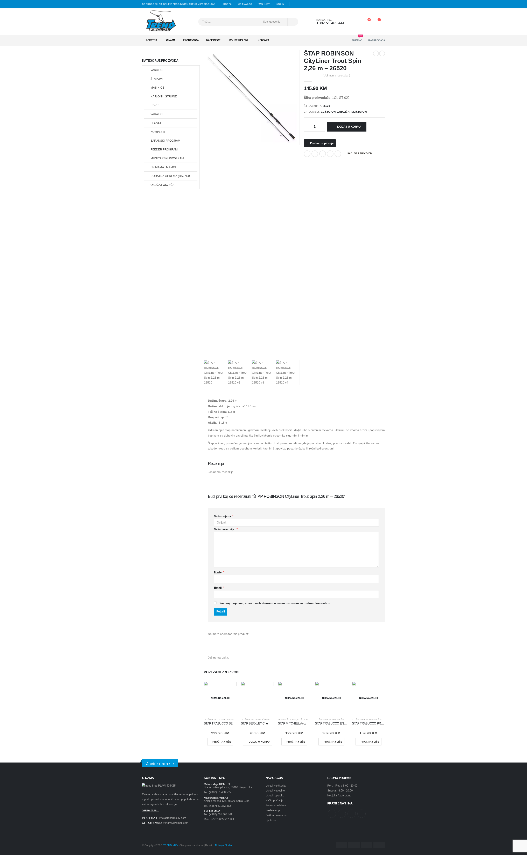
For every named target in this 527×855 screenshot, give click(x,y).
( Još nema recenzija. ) (336, 75)
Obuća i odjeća (162, 184)
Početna (151, 40)
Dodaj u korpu (349, 126)
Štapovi (156, 78)
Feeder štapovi (287, 720)
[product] (257, 698)
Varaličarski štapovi (352, 111)
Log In (280, 4)
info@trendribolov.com (172, 817)
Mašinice (157, 87)
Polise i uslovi (238, 40)
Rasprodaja (376, 40)
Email (338, 153)
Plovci (155, 123)
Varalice (157, 70)
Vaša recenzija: (226, 529)
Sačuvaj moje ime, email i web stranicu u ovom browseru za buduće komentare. (275, 603)
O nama (171, 40)
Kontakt (263, 40)
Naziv (219, 572)
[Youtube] (300, 4)
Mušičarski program (167, 158)
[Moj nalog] (355, 21)
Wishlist (264, 4)
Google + (330, 153)
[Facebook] (294, 4)
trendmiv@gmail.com (175, 822)
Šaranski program (165, 140)
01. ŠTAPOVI (328, 111)
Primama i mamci (163, 167)
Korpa (227, 4)
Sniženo (357, 39)
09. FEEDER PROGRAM (229, 720)
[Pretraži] (292, 22)
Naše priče (213, 40)
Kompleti (157, 131)
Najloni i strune (163, 96)
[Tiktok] (312, 4)
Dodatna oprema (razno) (170, 176)
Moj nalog (245, 4)
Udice (154, 105)
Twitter (314, 153)
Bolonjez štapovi (339, 720)
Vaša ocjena (223, 516)
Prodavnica (191, 40)
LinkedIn (322, 153)
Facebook (307, 153)
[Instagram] (306, 4)
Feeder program (164, 149)
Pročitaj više (221, 741)
